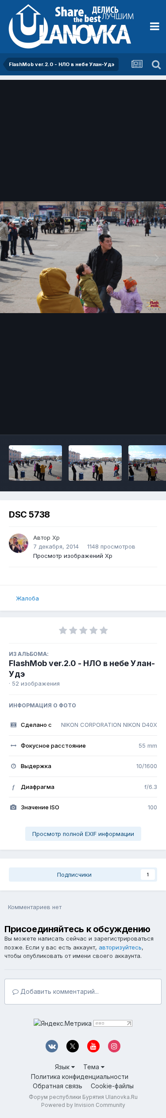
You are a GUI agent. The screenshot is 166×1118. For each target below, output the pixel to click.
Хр (56, 537)
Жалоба (27, 598)
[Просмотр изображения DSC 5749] (35, 463)
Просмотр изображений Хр (72, 555)
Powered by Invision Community (83, 1105)
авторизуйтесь (120, 947)
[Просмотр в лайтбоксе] (83, 257)
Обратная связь (57, 1086)
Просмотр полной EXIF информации (83, 833)
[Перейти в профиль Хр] (18, 543)
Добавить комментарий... (59, 991)
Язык (63, 1067)
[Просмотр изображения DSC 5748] (95, 463)
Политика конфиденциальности (79, 1076)
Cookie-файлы (112, 1086)
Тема (92, 1067)
